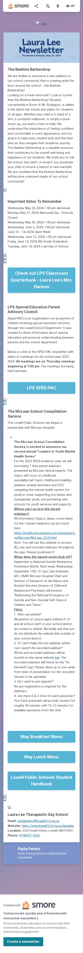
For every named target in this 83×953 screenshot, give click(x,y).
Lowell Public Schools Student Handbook (41, 781)
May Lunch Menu (41, 756)
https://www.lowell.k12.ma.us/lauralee (48, 826)
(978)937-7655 (29, 835)
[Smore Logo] (18, 6)
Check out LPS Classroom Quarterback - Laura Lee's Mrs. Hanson (41, 280)
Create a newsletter (23, 942)
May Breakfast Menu (42, 736)
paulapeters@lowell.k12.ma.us (38, 821)
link (57, 658)
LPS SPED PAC (41, 387)
